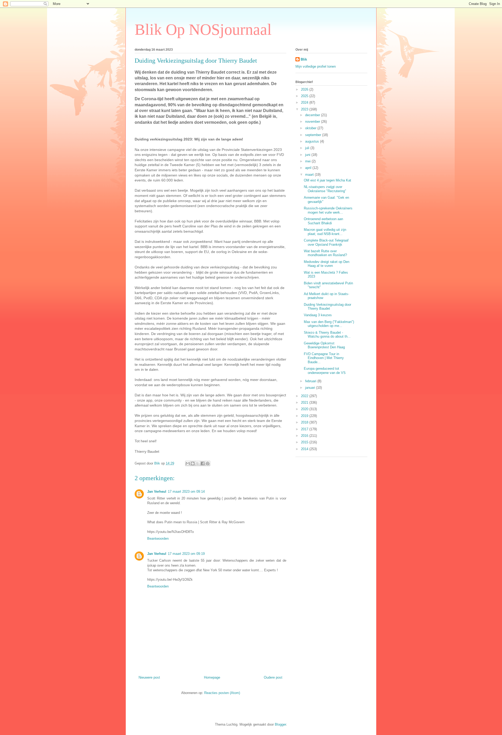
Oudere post (273, 677)
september (313, 135)
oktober (311, 128)
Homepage (212, 677)
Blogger (280, 724)
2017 (305, 429)
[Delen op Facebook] (202, 463)
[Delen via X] (197, 463)
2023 (305, 109)
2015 (305, 442)
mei (308, 161)
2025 (305, 96)
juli (307, 148)
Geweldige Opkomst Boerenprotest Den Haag (324, 345)
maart (310, 175)
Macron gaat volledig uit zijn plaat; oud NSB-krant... (325, 232)
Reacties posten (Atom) (222, 693)
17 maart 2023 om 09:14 (186, 491)
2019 (305, 416)
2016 (305, 436)
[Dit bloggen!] (192, 463)
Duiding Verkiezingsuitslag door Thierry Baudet (327, 307)
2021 (305, 402)
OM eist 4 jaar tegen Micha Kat (327, 180)
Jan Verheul (156, 491)
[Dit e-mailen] (187, 463)
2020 (305, 409)
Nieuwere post (149, 677)
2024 (305, 102)
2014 (305, 449)
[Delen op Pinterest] (207, 463)
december (313, 115)
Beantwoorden (158, 538)
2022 (305, 396)
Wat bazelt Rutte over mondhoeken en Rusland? (325, 253)
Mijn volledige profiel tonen (315, 66)
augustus (312, 141)
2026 (305, 89)
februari (311, 381)
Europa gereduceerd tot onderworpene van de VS (325, 371)
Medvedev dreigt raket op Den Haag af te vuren (326, 264)
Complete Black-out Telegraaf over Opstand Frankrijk (326, 242)
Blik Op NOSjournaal (203, 29)
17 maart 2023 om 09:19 (186, 554)
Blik (304, 59)
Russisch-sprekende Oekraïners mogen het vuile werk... (328, 210)
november (313, 122)
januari (310, 388)
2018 (305, 422)
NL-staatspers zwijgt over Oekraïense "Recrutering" (325, 189)
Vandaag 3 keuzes (318, 315)
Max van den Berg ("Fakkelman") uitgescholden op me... (329, 324)
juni (308, 155)
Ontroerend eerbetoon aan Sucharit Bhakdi (323, 221)
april (308, 168)
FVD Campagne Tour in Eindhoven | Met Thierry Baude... (324, 358)
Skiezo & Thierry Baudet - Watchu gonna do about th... (327, 335)
